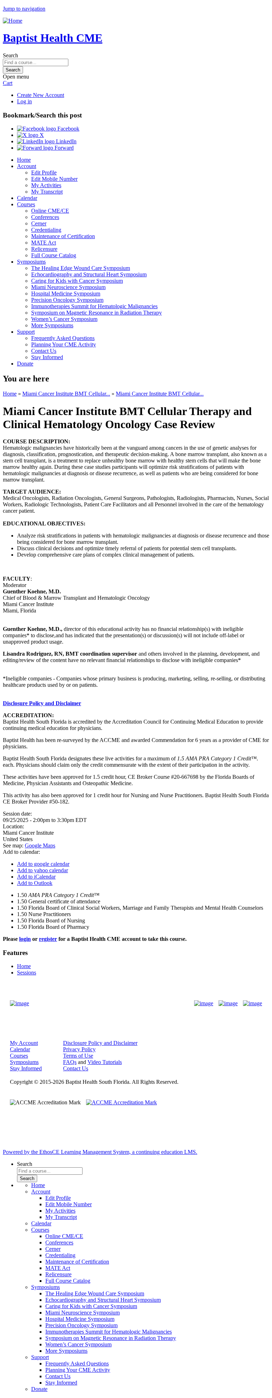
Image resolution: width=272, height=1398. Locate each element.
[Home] (12, 21)
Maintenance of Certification (63, 236)
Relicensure (44, 249)
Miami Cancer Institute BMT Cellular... (66, 394)
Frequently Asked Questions (63, 338)
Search (10, 55)
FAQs (69, 1062)
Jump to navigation (24, 9)
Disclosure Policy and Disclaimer (42, 703)
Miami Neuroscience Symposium (68, 287)
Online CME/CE (50, 211)
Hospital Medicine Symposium (65, 293)
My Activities (46, 185)
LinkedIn (65, 141)
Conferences (45, 217)
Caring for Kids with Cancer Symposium (77, 281)
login (25, 939)
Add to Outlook (34, 883)
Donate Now (114, 1003)
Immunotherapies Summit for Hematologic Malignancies (94, 306)
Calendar (27, 198)
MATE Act (43, 243)
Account (26, 166)
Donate (25, 364)
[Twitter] (228, 1003)
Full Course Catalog (53, 255)
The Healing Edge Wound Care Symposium (80, 268)
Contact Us (43, 351)
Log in (24, 101)
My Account (24, 1043)
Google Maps (40, 845)
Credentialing (46, 230)
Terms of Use (78, 1056)
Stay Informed (47, 357)
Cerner (38, 223)
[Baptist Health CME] (19, 1003)
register (48, 939)
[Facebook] (203, 1003)
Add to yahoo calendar (42, 870)
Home (24, 160)
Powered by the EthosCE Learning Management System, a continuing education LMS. (100, 1152)
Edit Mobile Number (54, 179)
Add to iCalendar (36, 877)
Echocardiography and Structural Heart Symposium (89, 274)
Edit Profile (44, 172)
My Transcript (47, 192)
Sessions (26, 973)
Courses (26, 204)
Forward (63, 148)
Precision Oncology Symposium (67, 300)
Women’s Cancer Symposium (64, 319)
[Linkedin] (252, 1003)
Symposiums (31, 262)
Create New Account (40, 95)
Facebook (67, 129)
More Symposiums (52, 325)
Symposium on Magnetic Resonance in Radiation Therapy (96, 313)
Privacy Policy (79, 1049)
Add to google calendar (43, 864)
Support (26, 332)
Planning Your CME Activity (63, 344)
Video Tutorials (104, 1062)
